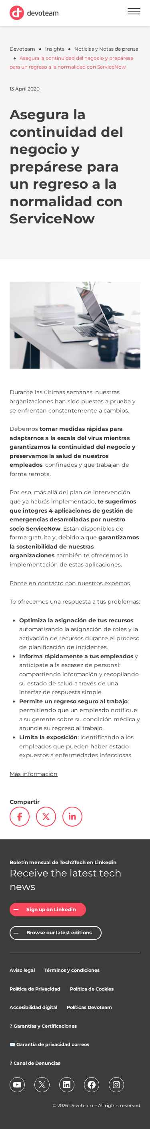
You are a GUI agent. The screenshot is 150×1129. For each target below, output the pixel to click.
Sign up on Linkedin (51, 909)
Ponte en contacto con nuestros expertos (70, 583)
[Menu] (134, 12)
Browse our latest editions (59, 933)
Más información (34, 774)
